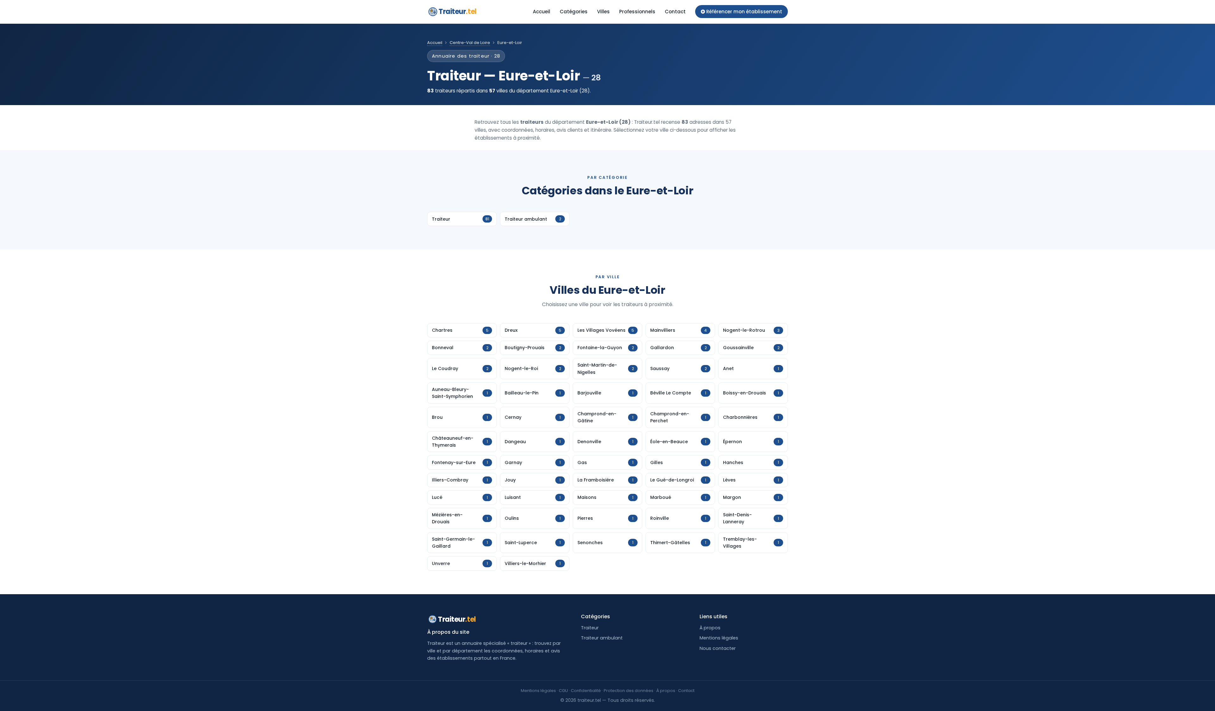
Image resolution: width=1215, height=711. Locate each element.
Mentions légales (719, 638)
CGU (563, 691)
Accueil (541, 11)
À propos (710, 628)
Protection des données (628, 691)
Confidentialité (586, 691)
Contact (675, 11)
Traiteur (458, 11)
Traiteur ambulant (602, 638)
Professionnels (637, 11)
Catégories (574, 11)
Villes (603, 11)
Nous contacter (718, 648)
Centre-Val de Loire (470, 43)
